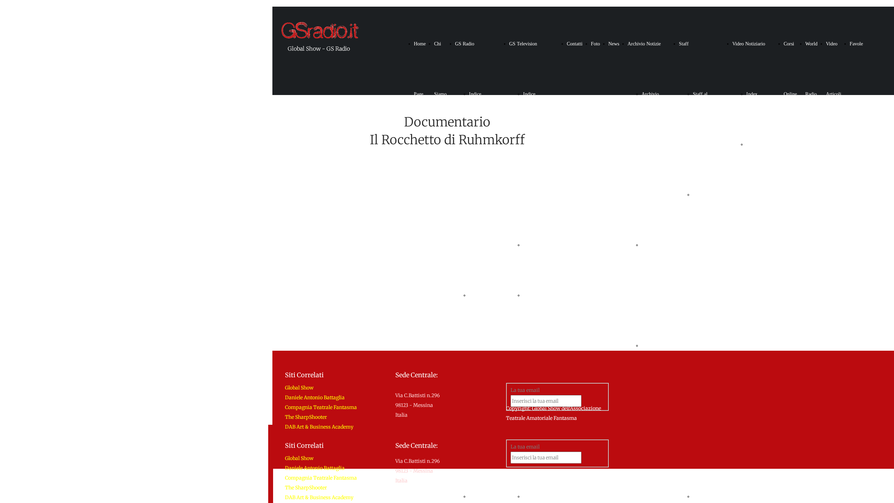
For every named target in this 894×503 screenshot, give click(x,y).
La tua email (525, 447)
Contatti (574, 43)
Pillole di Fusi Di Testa (478, 346)
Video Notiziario (748, 43)
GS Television (523, 43)
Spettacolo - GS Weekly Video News (756, 245)
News (613, 43)
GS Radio (464, 43)
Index (751, 94)
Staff (684, 43)
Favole (856, 43)
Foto (595, 43)
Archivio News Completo (651, 144)
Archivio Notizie (644, 43)
